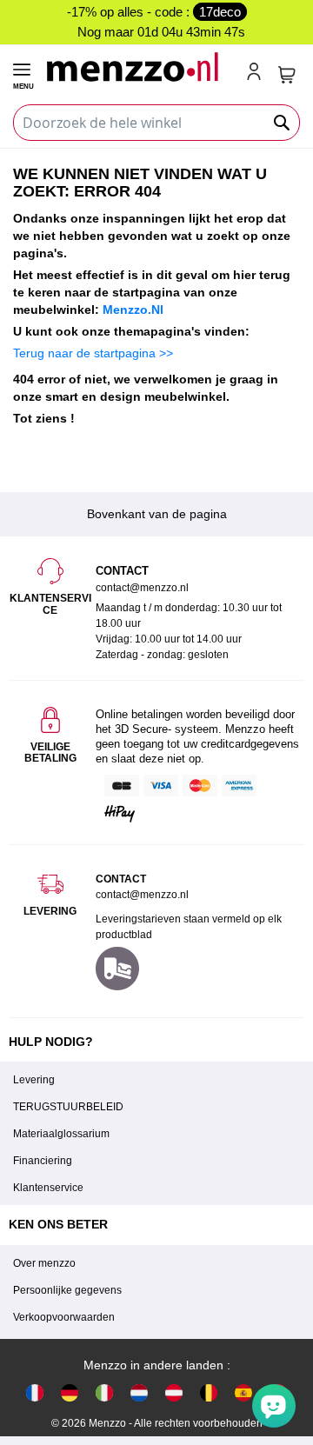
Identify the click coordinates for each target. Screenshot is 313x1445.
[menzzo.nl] (139, 1392)
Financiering (42, 1161)
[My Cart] (287, 74)
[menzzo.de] (69, 1392)
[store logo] (138, 66)
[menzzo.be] (208, 1392)
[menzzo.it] (104, 1392)
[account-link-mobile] (257, 73)
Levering (34, 1080)
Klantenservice (48, 1188)
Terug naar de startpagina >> (93, 353)
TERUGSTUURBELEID (68, 1107)
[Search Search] (283, 122)
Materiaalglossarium (61, 1134)
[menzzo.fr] (34, 1392)
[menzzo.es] (243, 1392)
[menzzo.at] (174, 1392)
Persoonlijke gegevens (67, 1290)
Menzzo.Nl (133, 309)
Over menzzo (44, 1263)
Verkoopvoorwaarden (64, 1317)
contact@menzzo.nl (142, 895)
